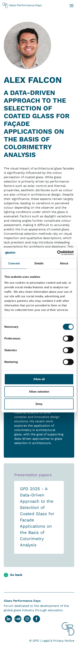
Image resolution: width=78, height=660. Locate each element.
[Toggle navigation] (71, 5)
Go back (16, 575)
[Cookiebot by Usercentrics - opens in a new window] (57, 252)
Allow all (39, 379)
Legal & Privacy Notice (58, 640)
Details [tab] (39, 263)
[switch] (68, 338)
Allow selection (39, 391)
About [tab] (64, 263)
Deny (39, 403)
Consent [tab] (14, 263)
